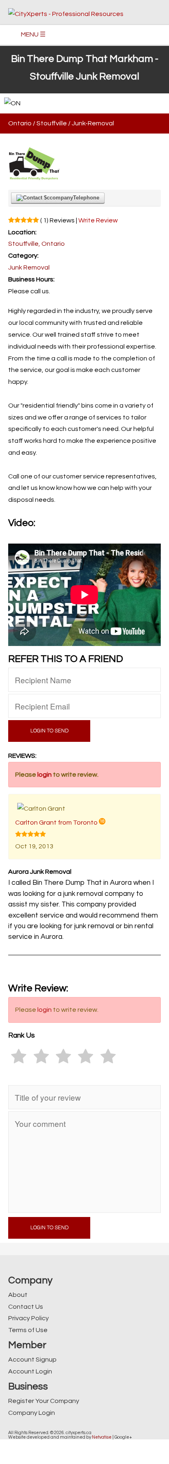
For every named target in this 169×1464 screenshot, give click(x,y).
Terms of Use (28, 1330)
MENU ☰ (33, 34)
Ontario (20, 123)
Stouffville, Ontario (36, 243)
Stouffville (52, 123)
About (17, 1295)
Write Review (98, 220)
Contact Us (25, 1306)
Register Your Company (43, 1401)
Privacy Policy (28, 1318)
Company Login (31, 1413)
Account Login (30, 1371)
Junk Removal (29, 267)
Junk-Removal (93, 123)
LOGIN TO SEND (49, 731)
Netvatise (102, 1437)
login (44, 774)
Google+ (123, 1437)
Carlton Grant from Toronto (56, 822)
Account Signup (32, 1359)
